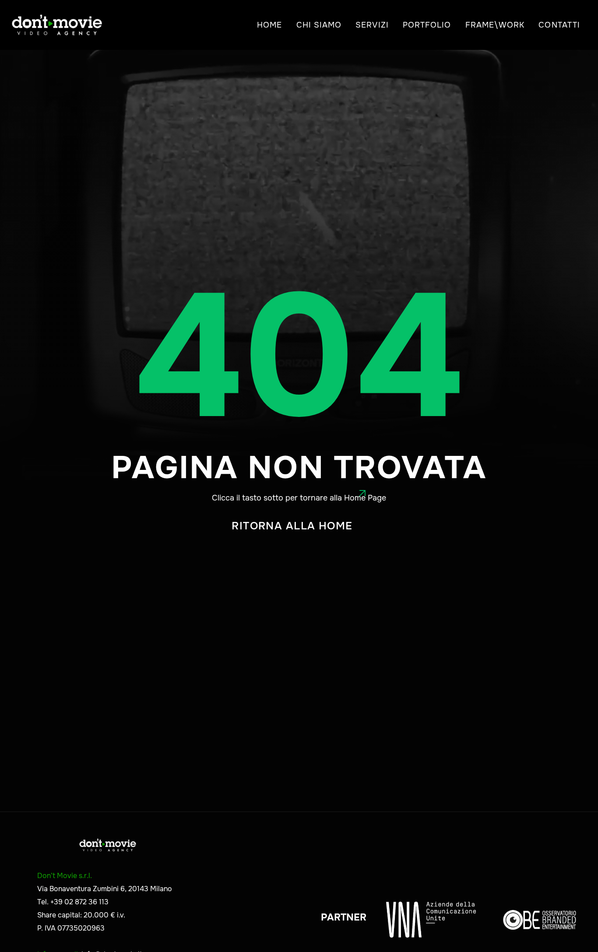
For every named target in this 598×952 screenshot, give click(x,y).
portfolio (427, 25)
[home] (57, 25)
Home (269, 25)
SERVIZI (372, 25)
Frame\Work (495, 25)
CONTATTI (559, 25)
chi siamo (319, 25)
